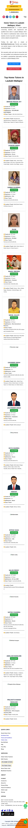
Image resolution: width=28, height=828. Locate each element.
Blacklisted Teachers (6, 770)
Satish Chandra (14, 612)
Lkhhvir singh (14, 145)
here (9, 48)
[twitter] (5, 810)
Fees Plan (3, 746)
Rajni (14, 229)
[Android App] (7, 813)
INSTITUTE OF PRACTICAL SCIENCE (16, 825)
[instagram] (9, 810)
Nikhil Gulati (14, 315)
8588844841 (14, 12)
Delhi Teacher (4, 759)
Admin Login (4, 789)
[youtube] (12, 810)
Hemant (14, 492)
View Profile (14, 104)
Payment (3, 823)
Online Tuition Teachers (7, 756)
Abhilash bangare (14, 656)
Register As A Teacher (14, 68)
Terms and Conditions (6, 737)
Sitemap (3, 792)
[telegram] (2, 810)
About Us (3, 783)
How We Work (4, 742)
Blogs (2, 749)
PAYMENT (3, 778)
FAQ (2, 744)
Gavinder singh (14, 362)
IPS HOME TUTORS (7, 762)
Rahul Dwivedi (14, 271)
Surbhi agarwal (14, 187)
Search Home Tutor (5, 733)
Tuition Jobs (4, 739)
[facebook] (7, 810)
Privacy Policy (4, 785)
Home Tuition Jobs (5, 768)
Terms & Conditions (6, 787)
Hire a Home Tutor (14, 63)
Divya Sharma (14, 448)
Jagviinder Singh (14, 408)
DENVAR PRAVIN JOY (14, 102)
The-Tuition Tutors (6, 765)
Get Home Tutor (5, 735)
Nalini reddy (14, 570)
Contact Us (4, 780)
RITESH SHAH (14, 530)
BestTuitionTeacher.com (7, 27)
